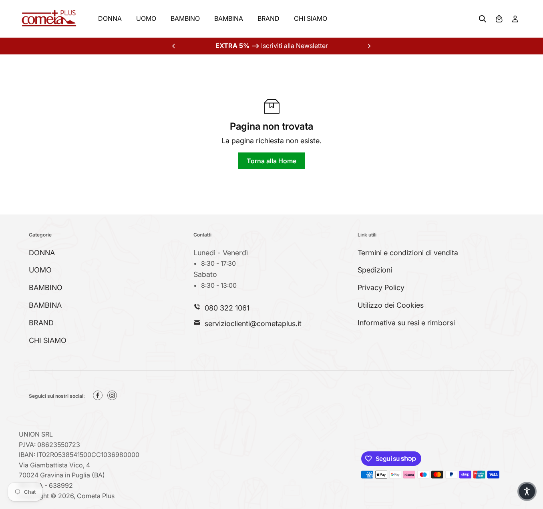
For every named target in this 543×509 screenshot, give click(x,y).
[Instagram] (112, 395)
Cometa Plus (96, 496)
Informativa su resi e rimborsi (406, 323)
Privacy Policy (381, 287)
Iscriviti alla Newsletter (271, 46)
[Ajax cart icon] (499, 19)
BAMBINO (185, 18)
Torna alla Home (271, 161)
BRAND (268, 18)
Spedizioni (375, 270)
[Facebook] (98, 395)
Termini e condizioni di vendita (408, 252)
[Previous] (174, 46)
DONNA (110, 18)
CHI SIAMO (310, 18)
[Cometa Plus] (49, 19)
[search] (482, 19)
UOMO (146, 18)
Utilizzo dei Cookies (391, 305)
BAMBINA (228, 18)
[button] (527, 491)
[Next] (369, 46)
